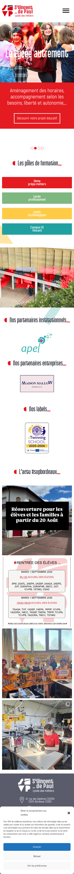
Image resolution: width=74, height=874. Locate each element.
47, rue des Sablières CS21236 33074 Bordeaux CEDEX (40, 779)
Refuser (37, 856)
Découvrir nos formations (37, 118)
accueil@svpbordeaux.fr (40, 805)
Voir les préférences (37, 865)
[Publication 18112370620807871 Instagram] (37, 499)
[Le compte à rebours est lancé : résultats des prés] (37, 713)
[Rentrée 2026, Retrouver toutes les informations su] (37, 570)
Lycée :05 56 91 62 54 (39, 788)
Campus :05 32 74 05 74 (39, 797)
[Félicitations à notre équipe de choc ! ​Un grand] (37, 642)
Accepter (37, 847)
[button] (69, 813)
